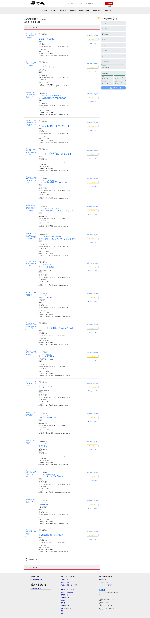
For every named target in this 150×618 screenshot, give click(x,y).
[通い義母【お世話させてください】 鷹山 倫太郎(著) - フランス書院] (31, 123)
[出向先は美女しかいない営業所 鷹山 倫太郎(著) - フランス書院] (31, 95)
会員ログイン (64, 579)
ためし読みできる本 (84, 10)
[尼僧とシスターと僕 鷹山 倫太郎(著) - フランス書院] (31, 414)
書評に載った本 (97, 10)
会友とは (63, 600)
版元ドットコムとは (66, 582)
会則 (62, 608)
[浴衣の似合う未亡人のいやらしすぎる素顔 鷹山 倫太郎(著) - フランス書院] (31, 236)
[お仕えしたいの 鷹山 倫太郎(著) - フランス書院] (31, 383)
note (106, 590)
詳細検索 (109, 6)
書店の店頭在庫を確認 (92, 35)
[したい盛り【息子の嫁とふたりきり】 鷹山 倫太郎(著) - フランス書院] (31, 151)
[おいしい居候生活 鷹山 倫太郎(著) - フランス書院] (31, 263)
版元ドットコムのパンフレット (69, 589)
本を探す (109, 3)
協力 (62, 613)
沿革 (62, 611)
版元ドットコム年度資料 (67, 592)
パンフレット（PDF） (36, 588)
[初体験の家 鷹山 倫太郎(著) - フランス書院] (31, 501)
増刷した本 (73, 10)
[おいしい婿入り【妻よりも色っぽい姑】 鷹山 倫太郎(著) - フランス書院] (31, 325)
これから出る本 (62, 10)
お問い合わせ (102, 579)
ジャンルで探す (43, 10)
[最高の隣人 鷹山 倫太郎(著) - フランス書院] (31, 442)
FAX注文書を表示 (92, 43)
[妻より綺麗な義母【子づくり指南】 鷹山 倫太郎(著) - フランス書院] (31, 179)
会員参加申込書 (65, 597)
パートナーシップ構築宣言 (106, 585)
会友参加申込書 (65, 605)
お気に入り (93, 39)
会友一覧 (63, 603)
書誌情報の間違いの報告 (36, 579)
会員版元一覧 (107, 10)
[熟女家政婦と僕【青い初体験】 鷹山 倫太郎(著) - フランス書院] (31, 532)
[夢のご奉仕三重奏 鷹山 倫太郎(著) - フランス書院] (31, 352)
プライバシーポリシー (104, 582)
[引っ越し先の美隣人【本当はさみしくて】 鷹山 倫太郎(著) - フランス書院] (31, 208)
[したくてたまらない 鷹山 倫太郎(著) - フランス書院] (31, 63)
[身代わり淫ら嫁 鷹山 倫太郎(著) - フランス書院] (31, 294)
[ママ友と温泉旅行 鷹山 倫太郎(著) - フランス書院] (31, 35)
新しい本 (53, 10)
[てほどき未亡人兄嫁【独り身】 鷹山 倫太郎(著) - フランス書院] (31, 473)
